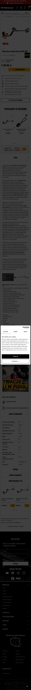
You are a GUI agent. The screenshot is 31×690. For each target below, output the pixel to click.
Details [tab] (15, 331)
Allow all (15, 356)
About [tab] (25, 331)
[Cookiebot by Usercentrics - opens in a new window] (22, 327)
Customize (14, 361)
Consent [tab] (5, 331)
